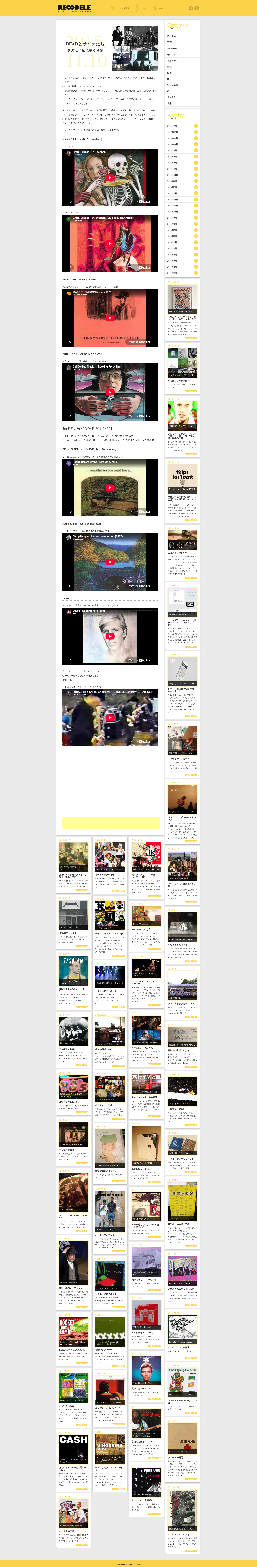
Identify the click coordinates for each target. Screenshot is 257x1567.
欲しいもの (172, 84)
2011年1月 (181, 272)
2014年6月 (181, 180)
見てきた (171, 97)
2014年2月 (181, 187)
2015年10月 (181, 144)
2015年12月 (181, 132)
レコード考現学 (123, 8)
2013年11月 (181, 205)
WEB (169, 42)
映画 (169, 72)
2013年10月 (181, 211)
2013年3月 (181, 236)
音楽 (169, 103)
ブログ (142, 8)
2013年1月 (181, 248)
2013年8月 (181, 223)
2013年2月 (181, 242)
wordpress (172, 48)
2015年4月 (181, 156)
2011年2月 (181, 266)
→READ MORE (191, 338)
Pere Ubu (171, 35)
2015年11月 (181, 138)
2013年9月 (181, 217)
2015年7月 (181, 150)
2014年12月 (181, 174)
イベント (171, 54)
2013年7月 (181, 230)
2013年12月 (181, 199)
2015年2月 (181, 162)
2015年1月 (181, 168)
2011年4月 (181, 254)
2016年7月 (181, 125)
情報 (169, 66)
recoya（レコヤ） (165, 8)
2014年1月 (181, 193)
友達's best (172, 60)
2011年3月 (181, 260)
